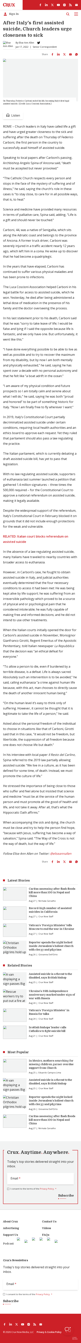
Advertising (11, 1228)
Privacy (40, 1332)
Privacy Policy (47, 1188)
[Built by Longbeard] (75, 1338)
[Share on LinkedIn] (58, 54)
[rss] (70, 5)
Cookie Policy (54, 1332)
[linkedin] (46, 5)
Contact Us (49, 1221)
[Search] (68, 14)
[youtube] (58, 5)
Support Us (10, 1234)
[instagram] (64, 5)
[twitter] (52, 5)
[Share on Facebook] (52, 54)
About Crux (10, 1221)
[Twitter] (38, 42)
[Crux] (9, 5)
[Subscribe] (76, 5)
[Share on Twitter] (64, 54)
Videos (46, 1228)
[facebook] (40, 5)
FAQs (45, 1234)
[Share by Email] (70, 54)
